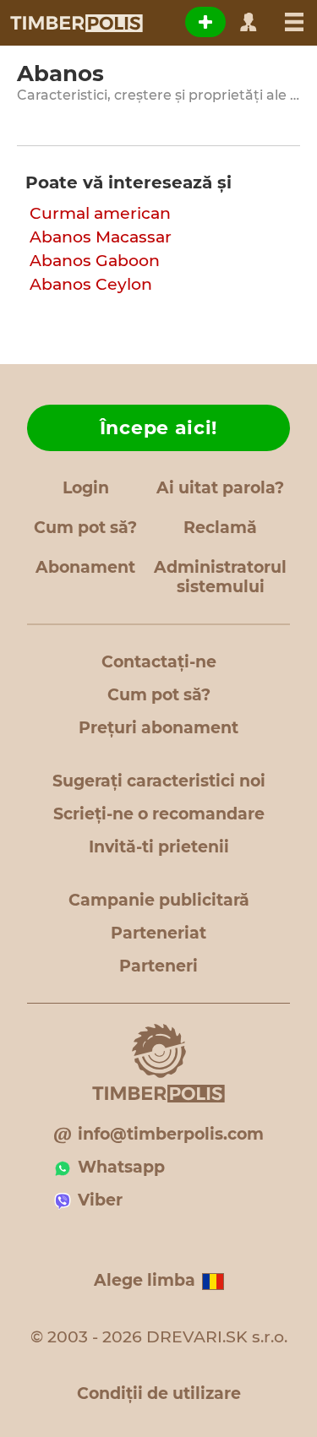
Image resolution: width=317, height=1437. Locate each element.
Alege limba (144, 1280)
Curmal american (100, 213)
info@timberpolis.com (171, 1134)
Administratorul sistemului (220, 577)
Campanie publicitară (158, 900)
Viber (100, 1200)
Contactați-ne (158, 662)
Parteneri (158, 966)
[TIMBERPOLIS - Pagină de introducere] (75, 23)
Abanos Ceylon (91, 284)
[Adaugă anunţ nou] (205, 22)
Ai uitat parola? (220, 488)
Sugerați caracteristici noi (158, 781)
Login (86, 488)
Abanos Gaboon (95, 260)
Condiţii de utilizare (159, 1393)
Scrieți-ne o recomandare (159, 814)
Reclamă (220, 527)
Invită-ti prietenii (159, 847)
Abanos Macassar (101, 237)
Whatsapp (121, 1167)
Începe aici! (158, 427)
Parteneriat (158, 933)
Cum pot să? (85, 527)
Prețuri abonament (158, 728)
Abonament (85, 567)
